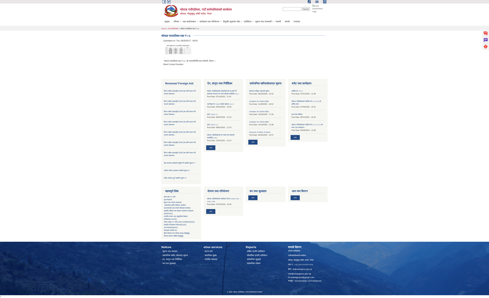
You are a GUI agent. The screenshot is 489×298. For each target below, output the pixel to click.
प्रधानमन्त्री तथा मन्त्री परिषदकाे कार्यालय (177, 208)
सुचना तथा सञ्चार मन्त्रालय (173, 202)
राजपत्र (297, 21)
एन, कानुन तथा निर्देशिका (172, 259)
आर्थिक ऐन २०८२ (297, 91)
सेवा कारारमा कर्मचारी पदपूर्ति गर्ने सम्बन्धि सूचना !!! (179, 163)
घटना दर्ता (209, 251)
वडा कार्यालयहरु (189, 21)
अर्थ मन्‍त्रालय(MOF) (171, 227)
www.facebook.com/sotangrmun (308, 281)
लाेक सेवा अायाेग (169, 197)
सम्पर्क (287, 21)
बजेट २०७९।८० (212, 114)
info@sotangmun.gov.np (299, 274)
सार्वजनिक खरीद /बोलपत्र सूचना (175, 255)
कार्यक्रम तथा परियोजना (209, 21)
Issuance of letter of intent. (260, 132)
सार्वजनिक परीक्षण (253, 263)
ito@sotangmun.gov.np (302, 269)
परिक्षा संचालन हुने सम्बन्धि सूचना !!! (175, 178)
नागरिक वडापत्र (211, 259)
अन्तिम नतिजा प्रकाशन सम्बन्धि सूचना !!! (177, 170)
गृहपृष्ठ (167, 21)
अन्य (210, 148)
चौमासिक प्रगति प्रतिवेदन (257, 255)
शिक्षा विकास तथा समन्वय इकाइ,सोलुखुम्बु (176, 233)
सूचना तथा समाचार (169, 251)
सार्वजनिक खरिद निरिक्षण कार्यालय (175, 205)
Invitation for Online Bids (259, 101)
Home (163, 29)
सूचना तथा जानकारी (263, 21)
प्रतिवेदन (247, 21)
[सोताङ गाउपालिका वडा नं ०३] (178, 50)
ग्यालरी (278, 21)
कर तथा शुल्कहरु (169, 263)
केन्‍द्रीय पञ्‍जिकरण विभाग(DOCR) (175, 225)
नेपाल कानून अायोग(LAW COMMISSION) (179, 222)
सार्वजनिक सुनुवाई (254, 259)
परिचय (176, 21)
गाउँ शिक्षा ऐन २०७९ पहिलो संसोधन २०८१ (220, 104)
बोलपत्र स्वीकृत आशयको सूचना (259, 91)
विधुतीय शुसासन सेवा (231, 21)
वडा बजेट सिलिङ (296, 114)
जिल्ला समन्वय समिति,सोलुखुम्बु (173, 236)
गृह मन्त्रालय (168, 200)
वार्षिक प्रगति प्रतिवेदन (256, 251)
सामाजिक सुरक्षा (211, 255)
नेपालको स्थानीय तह (170, 230)
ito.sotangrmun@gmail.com (301, 277)
